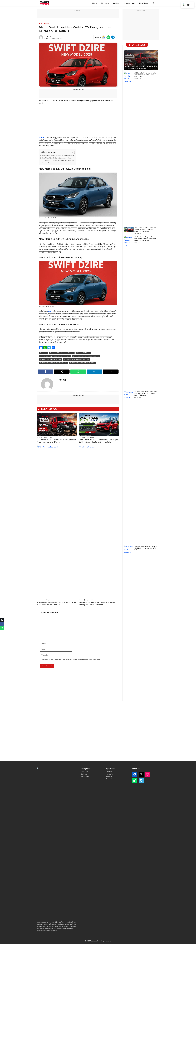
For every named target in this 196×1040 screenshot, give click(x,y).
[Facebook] (2, 624)
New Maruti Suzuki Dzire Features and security (59, 160)
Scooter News (130, 3)
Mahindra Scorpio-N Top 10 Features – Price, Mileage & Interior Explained (97, 603)
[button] (153, 3)
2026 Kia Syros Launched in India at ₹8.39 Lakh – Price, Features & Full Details (56, 603)
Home (94, 3)
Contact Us (109, 774)
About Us (109, 771)
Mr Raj (48, 36)
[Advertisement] (78, 121)
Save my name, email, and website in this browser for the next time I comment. (71, 660)
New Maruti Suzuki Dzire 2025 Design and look (58, 155)
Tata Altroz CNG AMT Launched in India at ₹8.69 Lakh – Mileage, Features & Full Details (99, 441)
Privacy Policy (110, 779)
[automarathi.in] (44, 3)
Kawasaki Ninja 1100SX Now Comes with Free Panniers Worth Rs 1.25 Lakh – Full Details (145, 393)
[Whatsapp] (2, 628)
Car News (116, 3)
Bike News (105, 3)
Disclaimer (109, 776)
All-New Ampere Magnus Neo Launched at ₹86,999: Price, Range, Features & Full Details (145, 238)
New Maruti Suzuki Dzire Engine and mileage (57, 158)
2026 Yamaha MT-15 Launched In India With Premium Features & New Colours (145, 74)
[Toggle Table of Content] (72, 152)
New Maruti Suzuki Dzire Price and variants (58, 163)
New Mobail (143, 3)
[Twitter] (2, 620)
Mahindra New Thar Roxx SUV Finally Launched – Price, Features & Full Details (57, 441)
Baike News (84, 771)
